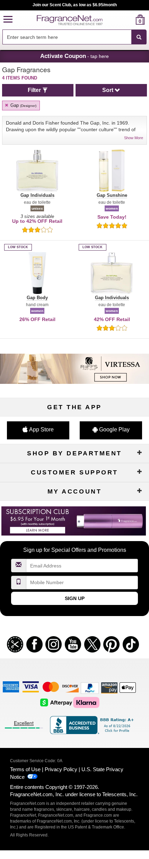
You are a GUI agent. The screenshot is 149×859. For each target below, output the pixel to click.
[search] (129, 20)
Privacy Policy (61, 769)
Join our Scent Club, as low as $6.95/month (75, 4)
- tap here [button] (74, 55)
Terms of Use (25, 769)
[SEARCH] (139, 37)
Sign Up (75, 598)
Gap (22, 105)
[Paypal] (90, 688)
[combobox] (74, 37)
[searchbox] (66, 37)
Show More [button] (133, 138)
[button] (8, 19)
